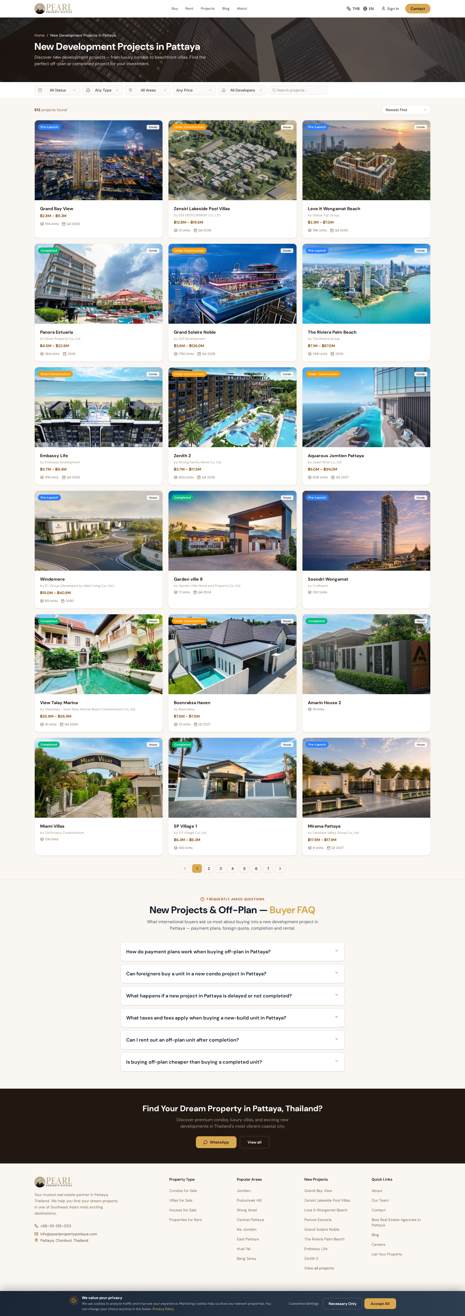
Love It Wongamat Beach (325, 1210)
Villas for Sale (180, 1200)
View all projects (319, 1268)
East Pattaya (248, 1239)
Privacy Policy (163, 1309)
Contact (418, 8)
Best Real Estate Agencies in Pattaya (396, 1222)
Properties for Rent (185, 1219)
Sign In (393, 8)
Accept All (380, 1303)
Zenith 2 (311, 1258)
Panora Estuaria (318, 1219)
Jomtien (244, 1190)
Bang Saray (246, 1258)
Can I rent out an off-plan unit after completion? (182, 1040)
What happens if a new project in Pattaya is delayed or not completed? (209, 996)
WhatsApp (219, 1142)
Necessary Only (343, 1303)
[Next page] (280, 868)
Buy (175, 8)
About (242, 8)
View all (255, 1142)
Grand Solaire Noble (321, 1229)
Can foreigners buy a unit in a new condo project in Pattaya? (196, 974)
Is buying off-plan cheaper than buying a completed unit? (194, 1062)
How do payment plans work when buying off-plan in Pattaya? (198, 951)
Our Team (380, 1200)
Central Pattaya (250, 1219)
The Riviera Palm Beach (324, 1239)
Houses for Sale (182, 1210)
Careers (378, 1244)
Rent (189, 8)
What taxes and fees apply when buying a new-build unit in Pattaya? (206, 1018)
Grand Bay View (318, 1190)
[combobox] (57, 90)
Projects (208, 8)
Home (39, 35)
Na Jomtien (246, 1229)
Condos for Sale (183, 1190)
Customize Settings (304, 1303)
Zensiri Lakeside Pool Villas (327, 1200)
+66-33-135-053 (55, 1225)
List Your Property (387, 1254)
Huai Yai (244, 1248)
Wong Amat (247, 1210)
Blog (225, 8)
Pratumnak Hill (249, 1200)
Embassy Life (315, 1248)
